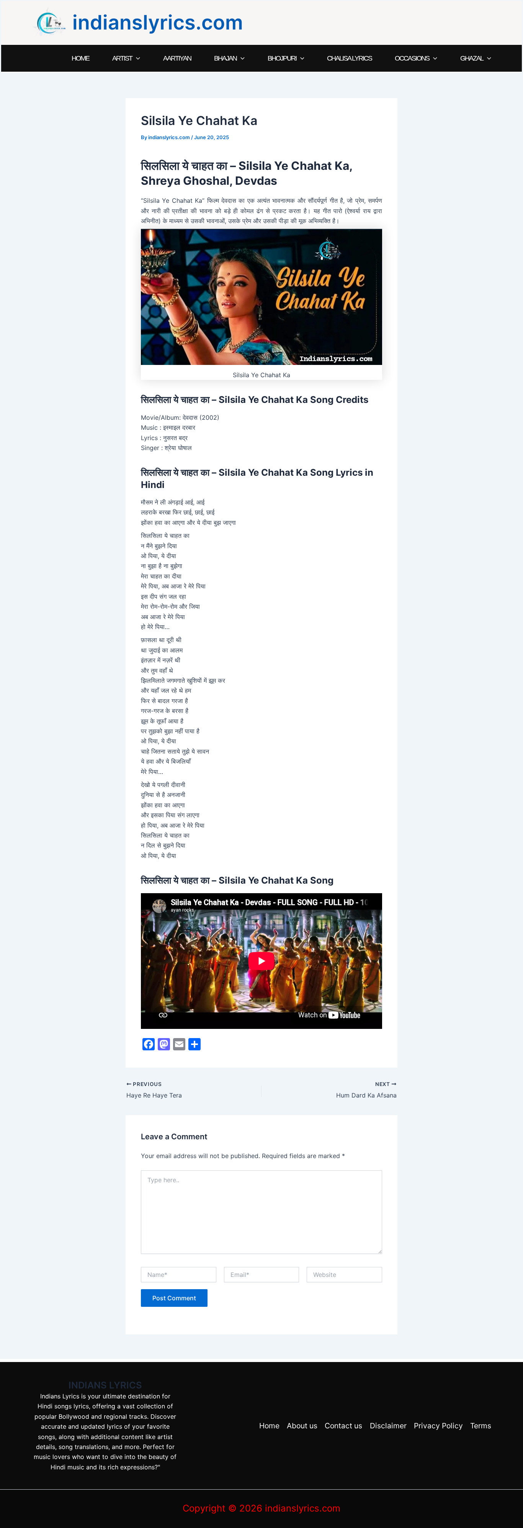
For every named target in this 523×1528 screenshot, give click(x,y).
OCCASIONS (412, 58)
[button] (136, 58)
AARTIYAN (177, 58)
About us (302, 1425)
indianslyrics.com (157, 22)
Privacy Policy (438, 1425)
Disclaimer (388, 1425)
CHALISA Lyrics (349, 58)
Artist (122, 58)
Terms (480, 1425)
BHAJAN (225, 58)
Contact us (343, 1425)
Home (80, 58)
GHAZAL (471, 58)
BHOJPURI (282, 58)
